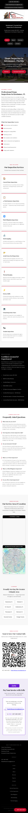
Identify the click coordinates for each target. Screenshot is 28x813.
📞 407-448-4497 (20, 809)
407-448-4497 (4, 759)
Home (7, 40)
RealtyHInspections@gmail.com (18, 670)
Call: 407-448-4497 (14, 1)
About (13, 40)
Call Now (6, 71)
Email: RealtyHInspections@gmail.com (14, 4)
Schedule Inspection (19, 71)
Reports (10, 43)
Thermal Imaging (14, 800)
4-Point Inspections (14, 791)
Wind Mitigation (14, 794)
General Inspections (14, 788)
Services (20, 40)
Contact (18, 43)
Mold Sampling (14, 797)
